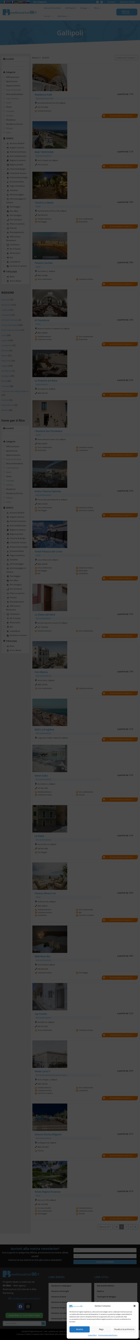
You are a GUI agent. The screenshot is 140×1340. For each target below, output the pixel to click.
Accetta (79, 1329)
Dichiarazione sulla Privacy (107, 1335)
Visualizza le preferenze (124, 1329)
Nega (101, 1329)
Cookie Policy (92, 1335)
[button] (134, 1306)
